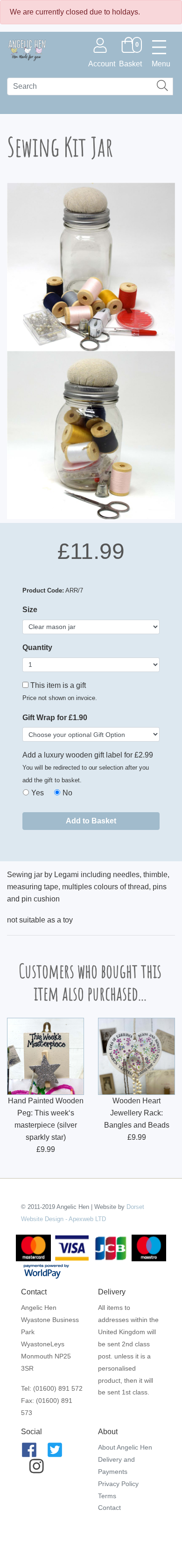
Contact (109, 1507)
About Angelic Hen (125, 1447)
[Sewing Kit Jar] (91, 267)
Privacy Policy (118, 1483)
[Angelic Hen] (26, 50)
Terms (107, 1496)
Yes (37, 793)
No (67, 793)
